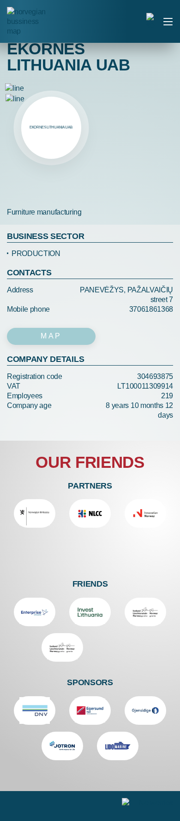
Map (51, 336)
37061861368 (151, 309)
